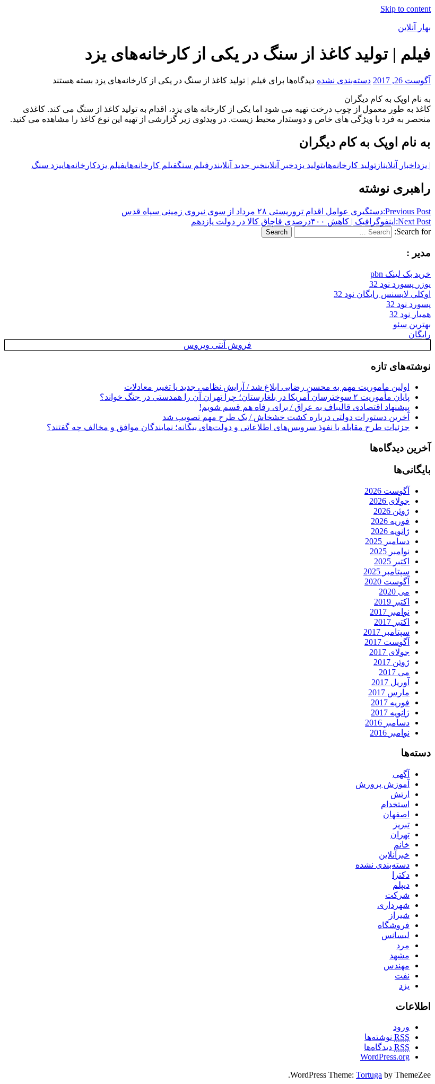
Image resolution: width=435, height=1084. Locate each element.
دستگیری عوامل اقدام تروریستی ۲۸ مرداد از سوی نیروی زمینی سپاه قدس (276, 211)
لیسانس (395, 935)
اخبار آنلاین (399, 165)
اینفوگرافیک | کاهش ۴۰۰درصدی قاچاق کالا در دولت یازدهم (311, 221)
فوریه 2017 (390, 702)
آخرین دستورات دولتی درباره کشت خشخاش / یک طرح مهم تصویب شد (286, 417)
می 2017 (394, 672)
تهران (400, 834)
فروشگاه (394, 925)
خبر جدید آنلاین (241, 165)
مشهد (399, 955)
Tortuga (369, 1074)
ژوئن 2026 (391, 510)
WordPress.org (385, 1056)
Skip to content (405, 8)
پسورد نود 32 (408, 304)
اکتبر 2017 (392, 621)
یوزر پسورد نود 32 (400, 284)
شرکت (397, 894)
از (379, 165)
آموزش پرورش (382, 784)
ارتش (400, 794)
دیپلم (401, 884)
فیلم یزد (111, 165)
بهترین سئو (412, 324)
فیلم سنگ (193, 165)
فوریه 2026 (390, 521)
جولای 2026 (389, 500)
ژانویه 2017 (390, 712)
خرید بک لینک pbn (400, 273)
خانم (402, 844)
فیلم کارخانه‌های (151, 165)
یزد (404, 985)
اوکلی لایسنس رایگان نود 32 (382, 294)
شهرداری (393, 905)
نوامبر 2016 (390, 732)
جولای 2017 (389, 652)
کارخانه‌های (79, 165)
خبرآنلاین (394, 854)
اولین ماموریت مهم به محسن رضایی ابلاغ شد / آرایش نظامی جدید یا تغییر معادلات (267, 386)
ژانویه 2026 (390, 531)
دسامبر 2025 (387, 541)
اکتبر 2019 (392, 601)
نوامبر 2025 (390, 551)
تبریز (401, 824)
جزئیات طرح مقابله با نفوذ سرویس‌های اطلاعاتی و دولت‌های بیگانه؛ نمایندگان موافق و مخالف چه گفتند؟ (228, 427)
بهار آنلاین (414, 27)
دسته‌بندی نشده (344, 80)
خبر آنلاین (279, 165)
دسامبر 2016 (387, 722)
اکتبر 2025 (392, 561)
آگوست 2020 (387, 581)
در (213, 165)
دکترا (401, 874)
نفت (402, 975)
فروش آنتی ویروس (217, 344)
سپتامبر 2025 (386, 571)
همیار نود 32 (410, 314)
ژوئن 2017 (391, 662)
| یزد (423, 165)
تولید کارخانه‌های (349, 165)
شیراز (399, 915)
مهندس (397, 965)
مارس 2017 (389, 692)
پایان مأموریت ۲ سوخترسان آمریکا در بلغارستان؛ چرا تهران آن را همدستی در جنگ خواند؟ (255, 396)
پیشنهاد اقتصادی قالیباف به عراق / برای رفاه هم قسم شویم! (304, 407)
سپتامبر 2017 (386, 631)
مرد (403, 945)
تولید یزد (308, 165)
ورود (401, 1026)
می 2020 (394, 591)
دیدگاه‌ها (387, 1047)
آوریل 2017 (390, 682)
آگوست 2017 (387, 641)
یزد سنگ (46, 165)
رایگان (419, 334)
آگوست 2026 (387, 490)
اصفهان (396, 814)
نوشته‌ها (387, 1037)
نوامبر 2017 (390, 611)
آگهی (401, 774)
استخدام (395, 804)
